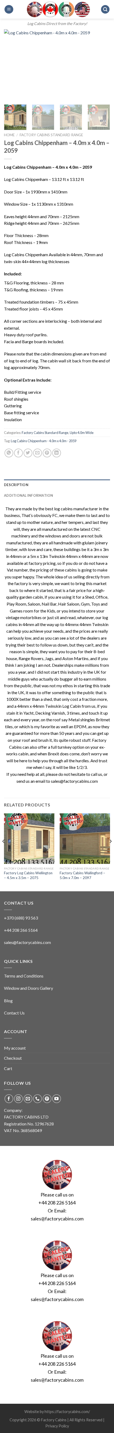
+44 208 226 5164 (57, 1203)
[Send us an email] (28, 1098)
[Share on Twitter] (28, 453)
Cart (8, 1068)
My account (15, 1047)
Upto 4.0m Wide (82, 432)
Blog (8, 1000)
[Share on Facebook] (18, 453)
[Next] (101, 65)
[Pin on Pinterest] (47, 453)
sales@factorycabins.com (27, 942)
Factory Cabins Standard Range (51, 135)
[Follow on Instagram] (18, 1098)
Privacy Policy (57, 1426)
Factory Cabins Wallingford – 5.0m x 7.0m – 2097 (82, 875)
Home (9, 135)
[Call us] (37, 1098)
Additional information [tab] (28, 495)
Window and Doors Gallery (28, 988)
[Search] (105, 9)
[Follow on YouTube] (56, 1098)
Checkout (13, 1058)
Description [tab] (16, 485)
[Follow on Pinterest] (47, 1098)
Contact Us (14, 1012)
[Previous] (12, 65)
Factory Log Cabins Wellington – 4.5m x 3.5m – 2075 (28, 875)
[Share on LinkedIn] (56, 453)
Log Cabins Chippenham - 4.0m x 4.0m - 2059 (43, 441)
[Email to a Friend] (37, 453)
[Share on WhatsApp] (9, 453)
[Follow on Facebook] (9, 1098)
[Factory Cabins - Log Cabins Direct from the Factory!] (57, 9)
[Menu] (9, 9)
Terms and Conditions (23, 975)
